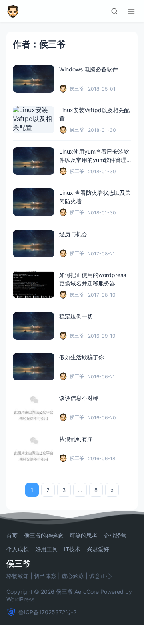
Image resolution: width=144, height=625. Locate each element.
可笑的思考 (84, 535)
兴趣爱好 (98, 549)
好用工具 (46, 549)
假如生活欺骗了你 (81, 357)
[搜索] (114, 11)
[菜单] (131, 11)
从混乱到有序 (76, 438)
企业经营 (115, 535)
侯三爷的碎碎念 (43, 535)
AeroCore (86, 591)
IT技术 (72, 549)
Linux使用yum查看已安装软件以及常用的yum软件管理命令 (94, 160)
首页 (12, 535)
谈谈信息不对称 (78, 397)
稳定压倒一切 (76, 316)
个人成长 (17, 549)
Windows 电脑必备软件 (88, 69)
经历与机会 (73, 234)
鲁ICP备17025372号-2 (47, 612)
